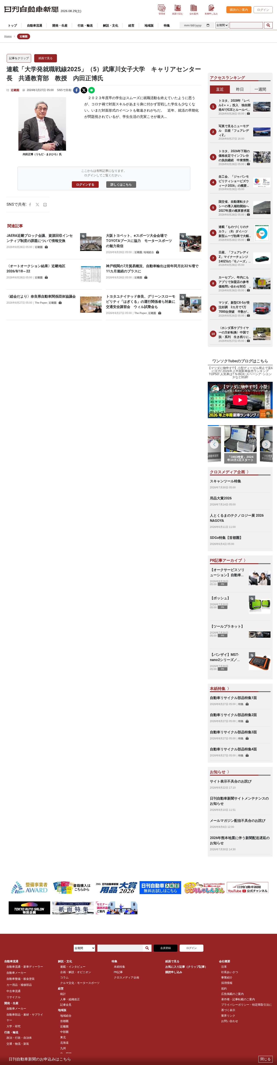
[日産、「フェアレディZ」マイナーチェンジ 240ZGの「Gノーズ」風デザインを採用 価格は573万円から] (262, 258)
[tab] (220, 89)
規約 (224, 988)
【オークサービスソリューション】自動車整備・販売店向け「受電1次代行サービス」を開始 (227, 573)
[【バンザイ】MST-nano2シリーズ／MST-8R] (260, 663)
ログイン (263, 9)
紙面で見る (46, 58)
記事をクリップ (19, 58)
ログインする (85, 184)
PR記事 (118, 972)
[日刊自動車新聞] (31, 9)
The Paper (41, 302)
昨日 (240, 89)
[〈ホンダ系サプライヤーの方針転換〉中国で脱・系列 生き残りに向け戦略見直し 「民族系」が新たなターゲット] (262, 333)
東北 (63, 1037)
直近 (220, 89)
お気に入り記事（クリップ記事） (186, 966)
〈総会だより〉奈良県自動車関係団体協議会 (41, 296)
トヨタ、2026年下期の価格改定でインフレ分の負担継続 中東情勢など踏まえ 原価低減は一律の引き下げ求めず (234, 156)
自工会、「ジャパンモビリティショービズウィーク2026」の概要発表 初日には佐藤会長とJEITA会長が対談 (234, 181)
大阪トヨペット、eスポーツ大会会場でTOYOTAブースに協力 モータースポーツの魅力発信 (139, 241)
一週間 (260, 89)
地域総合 (148, 252)
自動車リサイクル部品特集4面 (233, 749)
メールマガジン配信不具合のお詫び (237, 821)
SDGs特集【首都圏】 (226, 538)
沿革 (224, 966)
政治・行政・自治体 (19, 1037)
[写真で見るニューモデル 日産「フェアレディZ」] (262, 131)
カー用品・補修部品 (19, 984)
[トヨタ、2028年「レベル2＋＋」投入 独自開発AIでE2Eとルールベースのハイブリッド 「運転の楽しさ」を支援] (262, 106)
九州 (63, 1048)
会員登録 (165, 948)
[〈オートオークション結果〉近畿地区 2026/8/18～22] (91, 274)
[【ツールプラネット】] (260, 634)
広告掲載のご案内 (232, 994)
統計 (63, 994)
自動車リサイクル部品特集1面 (233, 698)
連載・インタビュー (72, 966)
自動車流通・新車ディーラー (24, 966)
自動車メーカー (16, 972)
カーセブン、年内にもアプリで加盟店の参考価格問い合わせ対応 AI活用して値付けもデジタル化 (234, 282)
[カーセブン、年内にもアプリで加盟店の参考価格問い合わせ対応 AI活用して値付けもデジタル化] (262, 283)
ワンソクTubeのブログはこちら (240, 361)
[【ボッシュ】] (260, 606)
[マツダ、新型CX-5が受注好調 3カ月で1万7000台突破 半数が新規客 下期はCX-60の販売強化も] (262, 308)
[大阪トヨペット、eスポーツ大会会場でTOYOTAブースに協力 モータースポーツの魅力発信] (190, 244)
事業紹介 (226, 977)
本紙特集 (119, 966)
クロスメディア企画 (126, 977)
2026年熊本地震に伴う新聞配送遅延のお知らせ (240, 840)
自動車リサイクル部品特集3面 (233, 732)
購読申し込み (173, 972)
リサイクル (13, 997)
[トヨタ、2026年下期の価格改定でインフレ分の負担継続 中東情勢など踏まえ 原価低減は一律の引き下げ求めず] (262, 157)
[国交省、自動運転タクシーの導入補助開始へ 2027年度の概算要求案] (262, 207)
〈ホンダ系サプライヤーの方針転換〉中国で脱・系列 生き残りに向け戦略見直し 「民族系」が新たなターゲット (234, 332)
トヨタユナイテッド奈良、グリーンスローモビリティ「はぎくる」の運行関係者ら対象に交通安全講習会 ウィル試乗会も (140, 301)
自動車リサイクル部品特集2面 (233, 715)
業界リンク (228, 1015)
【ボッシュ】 (220, 598)
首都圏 (64, 1021)
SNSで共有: (64, 90)
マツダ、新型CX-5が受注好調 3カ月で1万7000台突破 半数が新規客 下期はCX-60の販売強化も (234, 307)
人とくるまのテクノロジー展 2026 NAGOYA (237, 518)
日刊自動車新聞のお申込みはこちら (40, 1059)
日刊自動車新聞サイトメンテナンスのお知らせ (239, 801)
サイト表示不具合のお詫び (230, 781)
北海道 (64, 1042)
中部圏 (64, 1031)
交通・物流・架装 (17, 1043)
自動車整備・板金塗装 (20, 978)
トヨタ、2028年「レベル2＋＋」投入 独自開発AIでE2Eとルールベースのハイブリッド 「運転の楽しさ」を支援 (235, 105)
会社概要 (224, 961)
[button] (266, 444)
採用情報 (226, 983)
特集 (240, 704)
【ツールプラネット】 (227, 626)
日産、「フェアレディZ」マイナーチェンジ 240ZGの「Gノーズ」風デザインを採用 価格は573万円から (235, 257)
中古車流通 (13, 991)
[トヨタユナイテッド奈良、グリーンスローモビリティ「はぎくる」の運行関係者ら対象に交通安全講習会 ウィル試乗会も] (190, 305)
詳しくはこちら (121, 184)
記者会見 (65, 1004)
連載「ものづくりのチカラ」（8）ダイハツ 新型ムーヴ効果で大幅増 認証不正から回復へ (235, 231)
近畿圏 (15, 90)
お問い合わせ (229, 1021)
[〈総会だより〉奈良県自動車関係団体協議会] (91, 305)
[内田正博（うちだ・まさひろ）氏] (42, 124)
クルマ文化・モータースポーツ (80, 983)
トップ (12, 25)
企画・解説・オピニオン (75, 972)
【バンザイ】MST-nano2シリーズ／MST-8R (224, 658)
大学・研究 (13, 1026)
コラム (64, 977)
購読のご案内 (239, 9)
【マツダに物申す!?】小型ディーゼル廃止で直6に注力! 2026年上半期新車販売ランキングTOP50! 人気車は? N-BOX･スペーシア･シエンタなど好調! (240, 372)
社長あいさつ (229, 972)
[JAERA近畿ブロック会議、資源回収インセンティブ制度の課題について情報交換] (91, 244)
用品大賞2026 (221, 498)
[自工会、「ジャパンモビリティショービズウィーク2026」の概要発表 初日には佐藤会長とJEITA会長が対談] (262, 182)
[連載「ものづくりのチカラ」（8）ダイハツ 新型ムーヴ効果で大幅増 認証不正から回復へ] (262, 232)
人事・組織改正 (70, 999)
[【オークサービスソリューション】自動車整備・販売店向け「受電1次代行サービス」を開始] (260, 578)
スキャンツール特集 (225, 481)
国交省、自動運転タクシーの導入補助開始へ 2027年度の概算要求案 (235, 206)
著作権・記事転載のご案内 (238, 999)
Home (8, 36)
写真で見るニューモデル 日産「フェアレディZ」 (234, 130)
